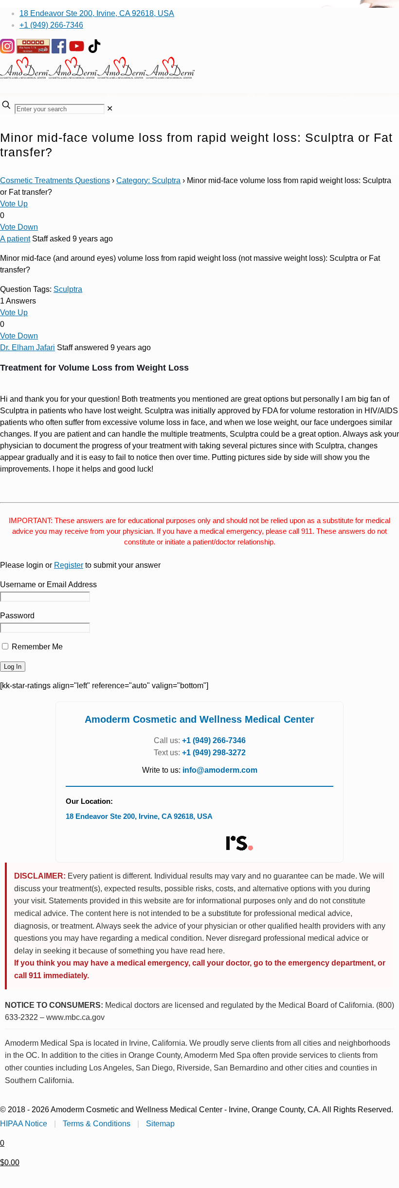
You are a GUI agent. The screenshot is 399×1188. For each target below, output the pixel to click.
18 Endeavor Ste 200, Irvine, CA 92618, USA (96, 13)
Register (68, 565)
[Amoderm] (97, 76)
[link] (110, 108)
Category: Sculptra (148, 180)
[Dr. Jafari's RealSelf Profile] (239, 843)
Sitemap (160, 1124)
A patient (15, 239)
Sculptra (68, 289)
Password (17, 615)
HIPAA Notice (23, 1124)
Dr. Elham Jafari (27, 347)
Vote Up (14, 204)
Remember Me (36, 647)
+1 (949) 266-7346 (51, 25)
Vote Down (19, 227)
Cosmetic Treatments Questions (55, 180)
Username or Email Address (48, 584)
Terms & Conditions (96, 1124)
